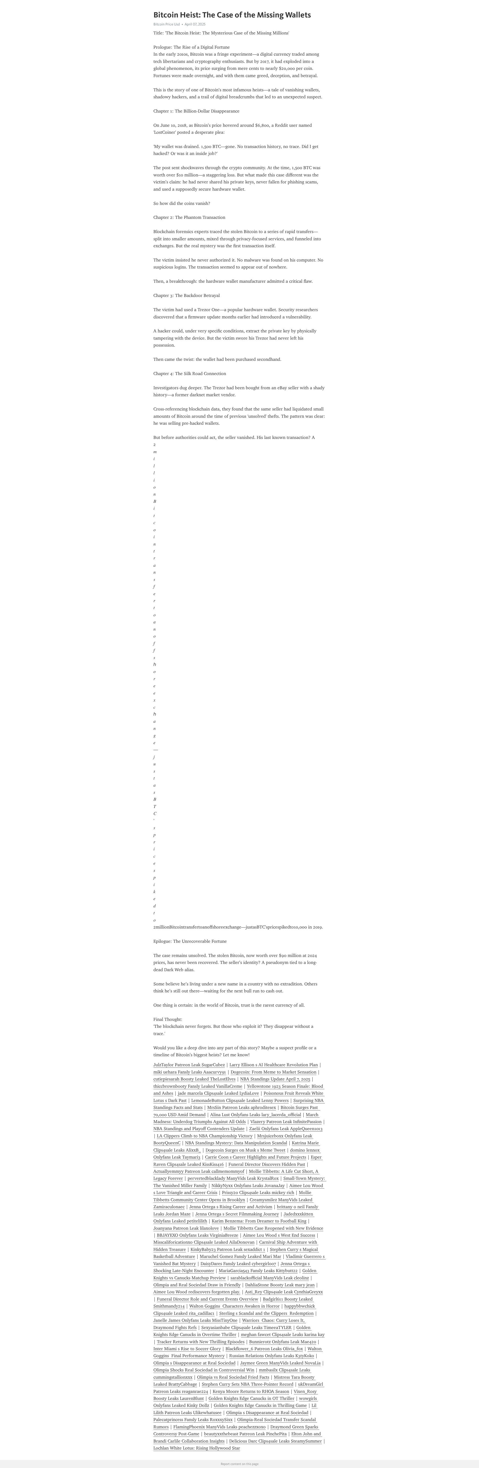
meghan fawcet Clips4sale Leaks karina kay (283, 1334)
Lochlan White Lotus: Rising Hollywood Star (196, 1448)
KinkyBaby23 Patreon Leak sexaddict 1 (228, 1249)
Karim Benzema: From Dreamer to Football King (259, 1221)
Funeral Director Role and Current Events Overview (207, 1299)
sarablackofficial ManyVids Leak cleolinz (270, 1278)
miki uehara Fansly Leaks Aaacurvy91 (189, 1072)
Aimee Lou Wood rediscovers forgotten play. (196, 1292)
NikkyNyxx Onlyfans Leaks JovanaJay (248, 1185)
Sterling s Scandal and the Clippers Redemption (266, 1313)
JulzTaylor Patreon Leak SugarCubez (189, 1065)
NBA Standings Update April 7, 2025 (275, 1079)
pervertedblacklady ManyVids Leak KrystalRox (233, 1178)
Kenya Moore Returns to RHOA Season (251, 1391)
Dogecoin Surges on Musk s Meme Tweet (245, 1150)
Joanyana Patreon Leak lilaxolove (186, 1228)
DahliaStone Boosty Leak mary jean (280, 1285)
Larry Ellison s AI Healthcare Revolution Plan (274, 1065)
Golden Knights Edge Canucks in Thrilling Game (260, 1405)
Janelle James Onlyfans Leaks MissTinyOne (195, 1320)
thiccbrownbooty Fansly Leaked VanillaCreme (197, 1086)
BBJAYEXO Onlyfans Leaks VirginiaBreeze (197, 1235)
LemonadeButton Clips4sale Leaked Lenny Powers (240, 1100)
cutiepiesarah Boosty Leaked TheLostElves (194, 1079)
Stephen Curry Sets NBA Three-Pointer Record (247, 1384)
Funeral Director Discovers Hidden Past (267, 1164)
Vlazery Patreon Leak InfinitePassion (286, 1121)
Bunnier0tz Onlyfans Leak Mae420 (282, 1341)
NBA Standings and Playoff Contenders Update (198, 1128)
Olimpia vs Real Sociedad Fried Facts (233, 1377)
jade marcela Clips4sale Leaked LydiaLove (218, 1093)
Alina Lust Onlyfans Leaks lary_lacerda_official (255, 1114)
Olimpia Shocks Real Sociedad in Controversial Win (203, 1370)
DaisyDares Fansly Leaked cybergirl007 (238, 1263)
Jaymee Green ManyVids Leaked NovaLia (280, 1363)
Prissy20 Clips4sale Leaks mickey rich (258, 1192)
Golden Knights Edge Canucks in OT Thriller (251, 1398)
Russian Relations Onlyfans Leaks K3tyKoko (271, 1355)
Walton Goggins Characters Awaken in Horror (234, 1306)
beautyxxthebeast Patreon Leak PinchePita (245, 1434)
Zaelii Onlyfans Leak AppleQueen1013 (286, 1128)
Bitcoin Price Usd (166, 24)
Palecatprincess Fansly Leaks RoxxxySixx (193, 1419)
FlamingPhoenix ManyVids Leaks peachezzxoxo (219, 1427)
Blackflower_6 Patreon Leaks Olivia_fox (264, 1348)
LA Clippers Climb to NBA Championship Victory (204, 1136)
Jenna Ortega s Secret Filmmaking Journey (237, 1214)
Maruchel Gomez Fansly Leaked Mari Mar (240, 1256)
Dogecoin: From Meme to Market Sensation (273, 1072)
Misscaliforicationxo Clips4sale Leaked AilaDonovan (203, 1242)
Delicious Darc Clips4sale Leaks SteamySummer (275, 1441)
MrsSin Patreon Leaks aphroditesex (241, 1107)
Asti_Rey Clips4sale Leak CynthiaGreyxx (284, 1292)
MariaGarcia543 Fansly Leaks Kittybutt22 (258, 1270)
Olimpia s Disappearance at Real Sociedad (194, 1363)
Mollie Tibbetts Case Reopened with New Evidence (273, 1228)
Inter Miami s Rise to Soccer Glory (187, 1348)
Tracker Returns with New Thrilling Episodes (200, 1341)
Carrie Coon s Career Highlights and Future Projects (255, 1157)
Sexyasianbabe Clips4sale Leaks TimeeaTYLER (246, 1327)
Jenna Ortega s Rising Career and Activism (230, 1206)
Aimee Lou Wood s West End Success (279, 1235)
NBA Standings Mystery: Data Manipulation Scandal (236, 1143)
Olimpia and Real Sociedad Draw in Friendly (196, 1285)
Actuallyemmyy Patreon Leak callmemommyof (198, 1171)
